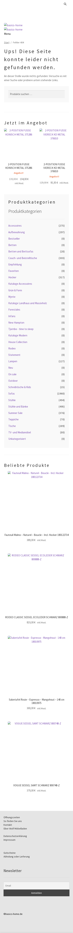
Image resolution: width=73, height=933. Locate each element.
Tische (12, 426)
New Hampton (16, 322)
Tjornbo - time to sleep (20, 329)
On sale (12, 374)
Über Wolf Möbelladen (15, 828)
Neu (10, 367)
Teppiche (13, 419)
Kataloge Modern (17, 335)
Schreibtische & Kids (19, 387)
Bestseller (14, 238)
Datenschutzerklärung (15, 836)
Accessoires (15, 225)
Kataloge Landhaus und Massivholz (27, 303)
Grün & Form (15, 290)
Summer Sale (15, 413)
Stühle (12, 400)
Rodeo (12, 348)
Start (6, 42)
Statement (14, 355)
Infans (11, 316)
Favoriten (13, 271)
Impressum (9, 839)
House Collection (17, 342)
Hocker (12, 277)
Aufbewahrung (16, 232)
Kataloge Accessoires (20, 283)
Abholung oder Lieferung (17, 856)
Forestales (14, 309)
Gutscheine (10, 852)
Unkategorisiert (17, 438)
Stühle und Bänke (18, 406)
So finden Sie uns (13, 821)
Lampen (12, 361)
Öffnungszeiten (12, 817)
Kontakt (8, 824)
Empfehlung (15, 264)
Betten (12, 245)
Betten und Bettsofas (20, 251)
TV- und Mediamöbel (19, 432)
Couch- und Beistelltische (22, 258)
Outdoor (13, 380)
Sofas (11, 393)
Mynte (11, 296)
